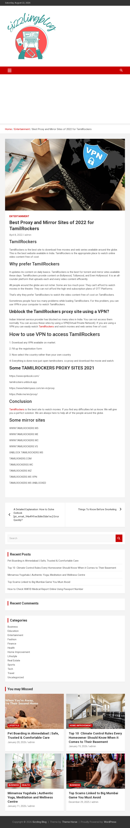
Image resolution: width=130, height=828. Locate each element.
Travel (11, 673)
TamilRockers (46, 326)
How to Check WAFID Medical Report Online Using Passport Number (45, 589)
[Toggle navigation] (9, 70)
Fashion (12, 639)
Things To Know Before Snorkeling (97, 509)
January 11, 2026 (17, 806)
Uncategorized (16, 677)
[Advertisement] (65, 99)
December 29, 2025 (79, 802)
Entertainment (19, 216)
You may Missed (20, 689)
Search (119, 538)
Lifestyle (12, 656)
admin (28, 235)
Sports (11, 664)
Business (13, 626)
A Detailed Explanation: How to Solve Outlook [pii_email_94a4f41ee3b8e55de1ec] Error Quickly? (36, 515)
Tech (10, 668)
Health (11, 647)
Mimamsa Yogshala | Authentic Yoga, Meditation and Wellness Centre (46, 574)
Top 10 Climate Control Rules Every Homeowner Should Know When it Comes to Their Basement (62, 567)
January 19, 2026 (78, 746)
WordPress (110, 821)
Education (13, 630)
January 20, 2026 (17, 742)
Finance (12, 643)
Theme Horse (69, 821)
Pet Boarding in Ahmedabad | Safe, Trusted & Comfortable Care (43, 560)
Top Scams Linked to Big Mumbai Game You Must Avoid (39, 582)
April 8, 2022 (16, 235)
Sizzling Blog (39, 821)
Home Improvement (19, 652)
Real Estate (14, 660)
